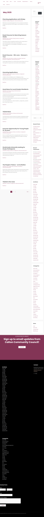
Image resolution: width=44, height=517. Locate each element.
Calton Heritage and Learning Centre (7, 445)
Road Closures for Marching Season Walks (14, 36)
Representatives (25, 1)
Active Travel (8, 58)
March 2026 (35, 192)
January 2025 (35, 215)
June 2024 (34, 225)
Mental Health (35, 296)
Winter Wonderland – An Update (37, 36)
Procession (17, 38)
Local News (10, 38)
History (31, 1)
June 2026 (34, 187)
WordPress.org (35, 330)
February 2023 (35, 251)
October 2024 (35, 220)
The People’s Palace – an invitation (14, 165)
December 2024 (35, 217)
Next (28, 191)
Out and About (19, 58)
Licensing (34, 292)
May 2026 (34, 189)
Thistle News (7, 112)
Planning (7, 20)
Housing (12, 90)
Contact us (8, 4)
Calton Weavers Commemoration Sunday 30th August (37, 48)
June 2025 (34, 207)
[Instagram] (36, 373)
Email (1, 493)
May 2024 (34, 227)
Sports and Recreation (36, 309)
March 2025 (35, 212)
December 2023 (35, 235)
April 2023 (34, 248)
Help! (4, 4)
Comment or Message (3, 497)
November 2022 (35, 256)
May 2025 (34, 209)
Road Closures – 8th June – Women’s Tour (15, 56)
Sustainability (35, 311)
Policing (14, 38)
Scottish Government (17, 90)
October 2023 (35, 238)
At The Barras (35, 273)
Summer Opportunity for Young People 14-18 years (16, 129)
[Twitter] (35, 373)
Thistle (34, 312)
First (0, 491)
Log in (34, 326)
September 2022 (35, 260)
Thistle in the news (9, 182)
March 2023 (35, 250)
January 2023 (35, 253)
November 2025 (35, 199)
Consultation (35, 278)
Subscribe (22, 347)
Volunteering (35, 317)
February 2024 (35, 232)
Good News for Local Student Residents (15, 89)
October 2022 (35, 258)
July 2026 (34, 186)
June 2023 (34, 245)
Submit (3, 505)
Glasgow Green (11, 166)
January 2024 (35, 233)
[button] (39, 3)
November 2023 (35, 237)
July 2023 (34, 243)
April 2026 (34, 191)
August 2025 (35, 204)
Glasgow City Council (36, 286)
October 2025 (35, 200)
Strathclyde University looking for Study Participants (14, 148)
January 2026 (4, 377)
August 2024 (35, 222)
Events (15, 1)
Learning (10, 131)
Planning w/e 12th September (37, 68)
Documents (19, 1)
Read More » (4, 28)
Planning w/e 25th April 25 (37, 86)
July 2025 (34, 205)
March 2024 (35, 230)
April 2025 (34, 210)
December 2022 (35, 255)
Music (34, 297)
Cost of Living (8, 90)
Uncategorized (11, 20)
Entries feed (35, 327)
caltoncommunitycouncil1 (37, 72)
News (11, 1)
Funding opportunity (36, 284)
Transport (34, 314)
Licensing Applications (10, 72)
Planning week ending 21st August (37, 32)
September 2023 (35, 240)
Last (7, 491)
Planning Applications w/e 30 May (14, 19)
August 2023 (4, 415)
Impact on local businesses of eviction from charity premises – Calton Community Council (37, 94)
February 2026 (35, 194)
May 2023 (34, 246)
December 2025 (35, 197)
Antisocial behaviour (9, 113)
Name (1, 487)
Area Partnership (35, 271)
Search (34, 11)
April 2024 (34, 228)
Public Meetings (35, 306)
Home (4, 1)
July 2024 (34, 223)
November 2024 (4, 396)
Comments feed (35, 329)
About (7, 1)
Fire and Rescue (35, 283)
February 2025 (35, 214)
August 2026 (35, 184)
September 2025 (35, 202)
